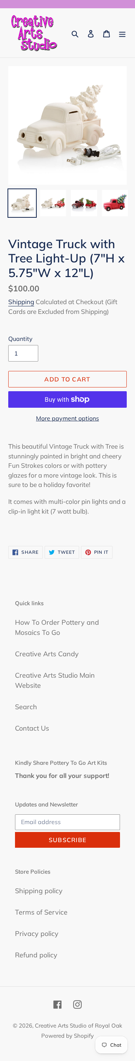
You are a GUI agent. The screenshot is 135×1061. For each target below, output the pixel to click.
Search (26, 706)
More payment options (67, 418)
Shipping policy (39, 890)
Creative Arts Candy (47, 654)
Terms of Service (41, 912)
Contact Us (32, 728)
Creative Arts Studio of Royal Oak (78, 1025)
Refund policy (36, 955)
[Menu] (122, 33)
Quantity (20, 338)
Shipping (21, 302)
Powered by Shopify (67, 1035)
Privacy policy (36, 933)
